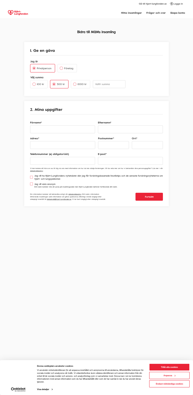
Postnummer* (106, 138)
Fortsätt (149, 196)
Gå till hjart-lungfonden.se (153, 3)
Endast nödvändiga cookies (169, 384)
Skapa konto (177, 13)
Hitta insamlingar (131, 13)
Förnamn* (36, 122)
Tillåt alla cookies (169, 367)
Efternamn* (104, 122)
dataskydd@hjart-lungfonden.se (59, 199)
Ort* (134, 138)
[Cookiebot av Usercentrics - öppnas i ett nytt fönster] (18, 389)
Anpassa (167, 375)
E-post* (102, 154)
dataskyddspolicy (36, 170)
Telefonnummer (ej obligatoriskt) (49, 154)
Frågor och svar (156, 13)
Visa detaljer (43, 389)
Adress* (34, 138)
